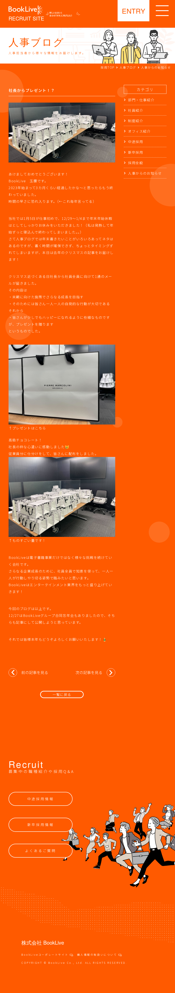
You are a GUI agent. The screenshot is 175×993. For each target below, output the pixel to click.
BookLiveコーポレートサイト (45, 954)
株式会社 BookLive (42, 942)
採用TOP (107, 67)
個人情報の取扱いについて (97, 954)
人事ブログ (128, 67)
